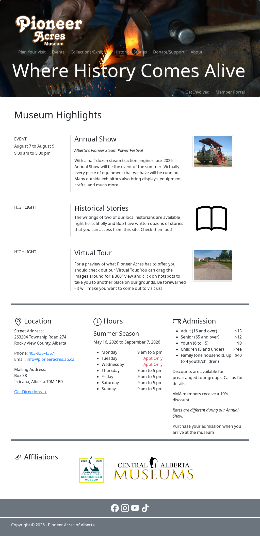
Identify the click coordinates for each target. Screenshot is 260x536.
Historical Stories (130, 52)
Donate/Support (169, 52)
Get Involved (197, 92)
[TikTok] (145, 507)
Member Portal (230, 92)
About (196, 52)
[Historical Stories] (211, 219)
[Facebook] (115, 507)
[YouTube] (135, 507)
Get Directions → (30, 392)
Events (58, 52)
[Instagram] (125, 507)
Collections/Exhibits (89, 52)
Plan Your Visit (32, 52)
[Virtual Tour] (212, 264)
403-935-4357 (41, 353)
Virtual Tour (93, 252)
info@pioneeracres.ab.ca (50, 359)
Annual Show (95, 139)
